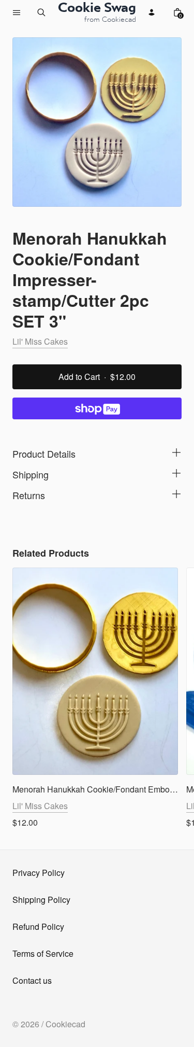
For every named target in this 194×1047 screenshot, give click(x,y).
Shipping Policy (41, 899)
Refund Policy (38, 926)
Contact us (32, 980)
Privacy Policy (38, 873)
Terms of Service (42, 953)
